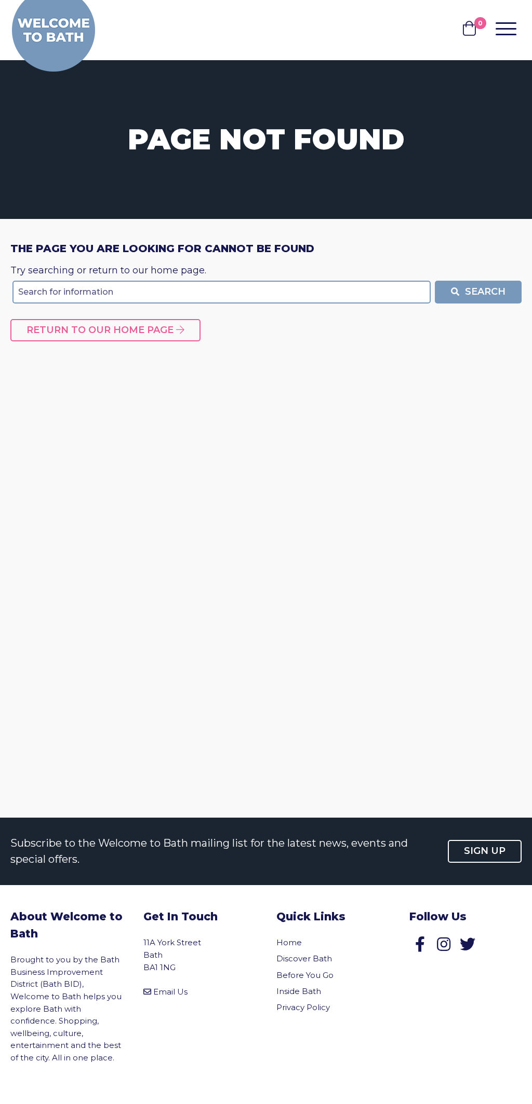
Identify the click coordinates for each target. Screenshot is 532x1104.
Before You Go (305, 975)
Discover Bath (304, 958)
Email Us (170, 992)
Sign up (485, 851)
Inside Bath (298, 991)
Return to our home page (101, 330)
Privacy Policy (303, 1007)
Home (289, 942)
